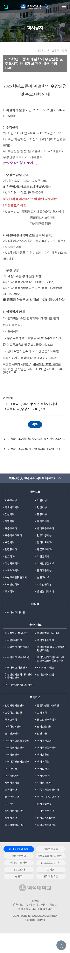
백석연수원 (11, 768)
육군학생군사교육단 (48, 796)
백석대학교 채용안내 (16, 667)
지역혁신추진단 (45, 810)
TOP (61, 947)
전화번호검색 (50, 849)
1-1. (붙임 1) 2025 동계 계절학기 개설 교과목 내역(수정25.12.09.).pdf (30, 406)
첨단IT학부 (43, 577)
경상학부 (9, 514)
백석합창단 (43, 768)
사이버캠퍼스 (12, 782)
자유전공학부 (44, 584)
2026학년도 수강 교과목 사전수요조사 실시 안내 (41, 438)
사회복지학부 (12, 507)
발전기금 (42, 733)
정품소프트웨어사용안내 (50, 855)
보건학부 (9, 542)
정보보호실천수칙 (50, 862)
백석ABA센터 (12, 775)
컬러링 (50, 869)
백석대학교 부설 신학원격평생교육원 (51, 649)
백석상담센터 (12, 754)
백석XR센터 (43, 775)
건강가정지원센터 (14, 705)
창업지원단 (11, 817)
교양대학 (42, 712)
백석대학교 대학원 (15, 612)
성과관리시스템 (45, 674)
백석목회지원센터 (14, 747)
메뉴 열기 (64, 6)
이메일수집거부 (18, 862)
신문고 (19, 876)
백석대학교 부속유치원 (17, 657)
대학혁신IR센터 (13, 726)
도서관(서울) (11, 733)
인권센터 (9, 803)
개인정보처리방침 (19, 849)
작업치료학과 (12, 563)
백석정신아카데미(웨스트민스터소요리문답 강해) (50, 659)
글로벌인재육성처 (46, 719)
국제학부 (9, 591)
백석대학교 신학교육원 (17, 647)
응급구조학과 (44, 549)
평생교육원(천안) (46, 817)
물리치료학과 (44, 542)
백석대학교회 (44, 740)
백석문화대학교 (13, 640)
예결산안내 (19, 869)
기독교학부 (11, 500)
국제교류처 (11, 719)
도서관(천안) (44, 726)
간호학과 (9, 556)
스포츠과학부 (12, 570)
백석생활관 (43, 754)
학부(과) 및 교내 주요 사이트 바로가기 (32, 478)
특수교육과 (11, 528)
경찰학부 (42, 507)
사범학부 (9, 521)
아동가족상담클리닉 (48, 789)
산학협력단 (11, 789)
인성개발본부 (44, 803)
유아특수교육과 (45, 528)
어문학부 (42, 500)
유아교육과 (43, 521)
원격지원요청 (50, 876)
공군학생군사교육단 (48, 705)
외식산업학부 (12, 584)
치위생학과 (43, 556)
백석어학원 (43, 761)
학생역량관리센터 (46, 824)
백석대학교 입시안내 (48, 633)
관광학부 (42, 514)
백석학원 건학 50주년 (16, 633)
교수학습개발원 (13, 712)
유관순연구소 (12, 796)
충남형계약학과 (45, 591)
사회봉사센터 (44, 782)
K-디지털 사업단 (45, 667)
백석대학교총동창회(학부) (19, 684)
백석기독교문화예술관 (17, 740)
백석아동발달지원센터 (17, 761)
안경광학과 (11, 549)
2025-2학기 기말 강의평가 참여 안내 (39, 448)
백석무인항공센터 (46, 747)
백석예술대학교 (45, 640)
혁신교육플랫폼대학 (16, 577)
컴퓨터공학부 (44, 535)
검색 (7, 8)
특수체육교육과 (13, 535)
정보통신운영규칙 (19, 855)
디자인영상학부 (45, 563)
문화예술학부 (44, 570)
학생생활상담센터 (14, 824)
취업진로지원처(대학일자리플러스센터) (18, 676)
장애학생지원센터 (14, 810)
